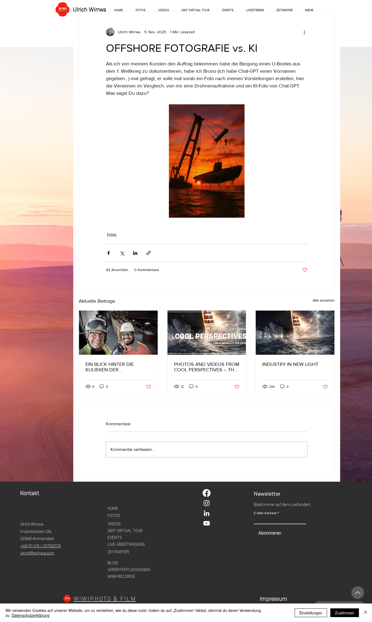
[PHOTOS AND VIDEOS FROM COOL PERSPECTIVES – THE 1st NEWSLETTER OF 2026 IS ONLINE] (206, 333)
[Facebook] (207, 493)
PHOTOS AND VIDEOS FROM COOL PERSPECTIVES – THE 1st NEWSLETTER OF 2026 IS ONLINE (206, 367)
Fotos (112, 234)
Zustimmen (344, 612)
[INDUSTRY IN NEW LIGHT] (295, 333)
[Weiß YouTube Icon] (207, 523)
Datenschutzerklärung (31, 615)
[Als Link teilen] (148, 253)
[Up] (357, 592)
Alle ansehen (324, 300)
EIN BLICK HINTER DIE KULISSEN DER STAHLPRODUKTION (110, 367)
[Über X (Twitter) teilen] (121, 253)
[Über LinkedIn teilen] (135, 253)
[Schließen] (365, 613)
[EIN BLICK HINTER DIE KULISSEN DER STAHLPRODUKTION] (118, 333)
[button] (309, 10)
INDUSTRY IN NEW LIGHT (290, 364)
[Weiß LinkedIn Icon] (207, 513)
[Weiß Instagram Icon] (207, 503)
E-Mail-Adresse (265, 513)
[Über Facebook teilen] (108, 253)
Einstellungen (310, 612)
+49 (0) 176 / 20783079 (40, 546)
